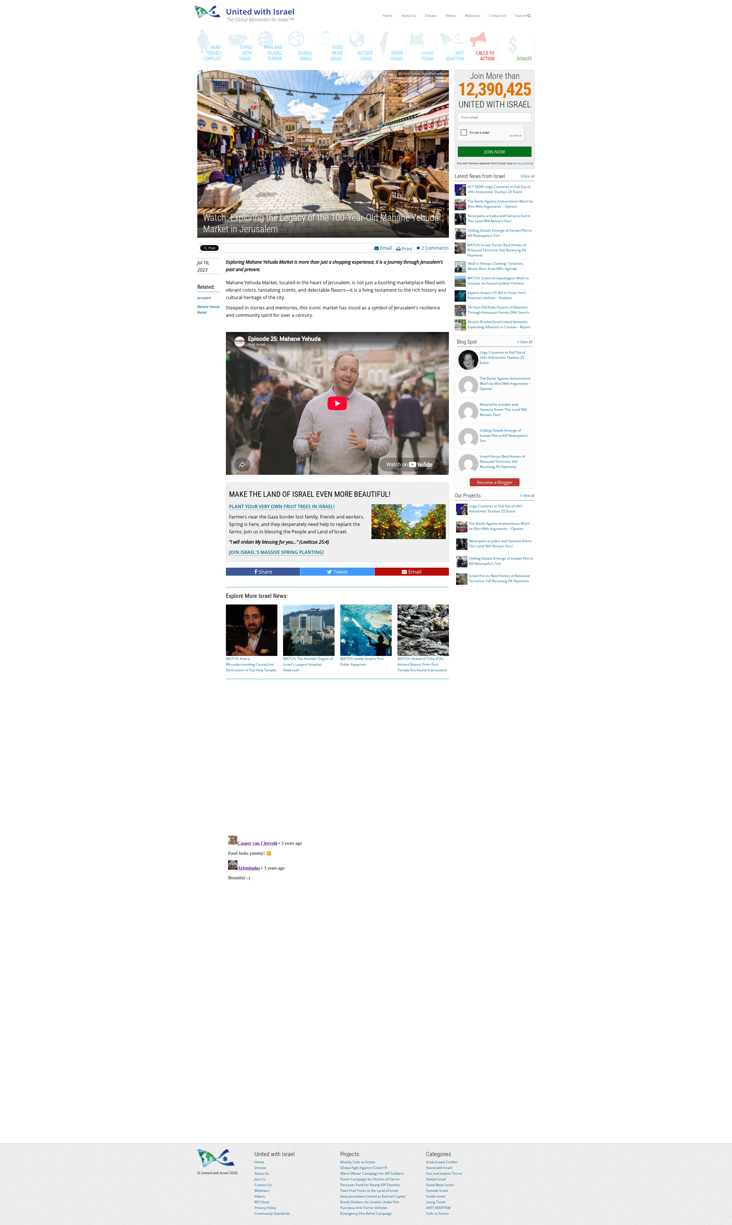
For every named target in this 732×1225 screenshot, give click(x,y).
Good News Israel (440, 1184)
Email (385, 247)
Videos (450, 15)
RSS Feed (261, 1202)
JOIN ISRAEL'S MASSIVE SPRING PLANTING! (276, 552)
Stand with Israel (439, 1167)
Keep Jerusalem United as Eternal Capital (372, 1196)
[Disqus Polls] (337, 756)
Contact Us (497, 15)
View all (528, 176)
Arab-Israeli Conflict (442, 1162)
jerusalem (204, 298)
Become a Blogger (495, 482)
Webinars (472, 15)
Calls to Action (437, 1213)
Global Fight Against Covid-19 (363, 1167)
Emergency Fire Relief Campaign (366, 1213)
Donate (431, 15)
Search (521, 15)
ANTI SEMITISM (438, 1207)
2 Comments (435, 247)
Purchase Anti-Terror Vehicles (364, 1207)
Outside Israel (437, 1190)
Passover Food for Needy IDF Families (370, 1184)
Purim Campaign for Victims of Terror (370, 1179)
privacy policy (523, 163)
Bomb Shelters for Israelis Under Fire (369, 1202)
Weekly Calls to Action (357, 1162)
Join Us (259, 1179)
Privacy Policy (265, 1207)
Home (388, 15)
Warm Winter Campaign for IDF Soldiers (372, 1173)
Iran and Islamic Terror (444, 1173)
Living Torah (435, 1202)
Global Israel (436, 1179)
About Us (408, 15)
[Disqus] (337, 904)
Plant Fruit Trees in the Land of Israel (369, 1190)
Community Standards (272, 1213)
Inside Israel (435, 1196)
